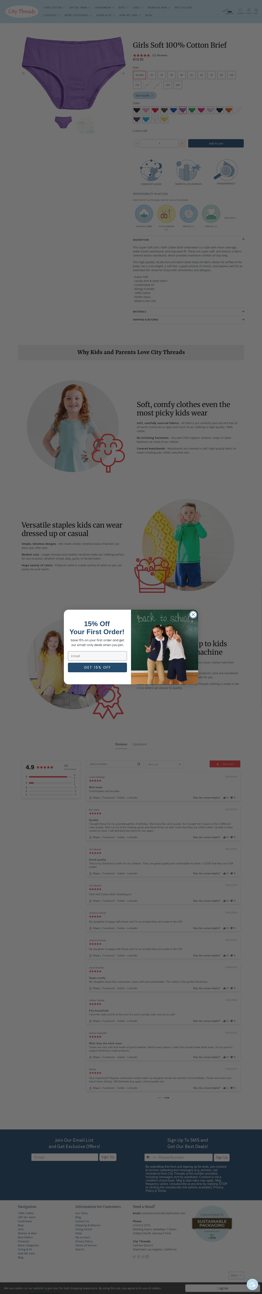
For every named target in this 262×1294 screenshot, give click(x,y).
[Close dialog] (193, 614)
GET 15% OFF (97, 667)
